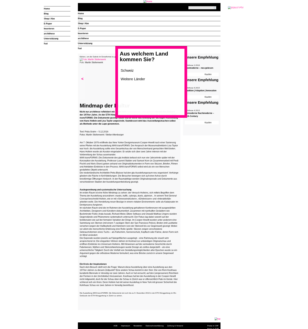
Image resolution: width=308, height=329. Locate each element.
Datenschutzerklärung (155, 326)
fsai (80, 48)
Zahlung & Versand (175, 326)
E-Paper (82, 28)
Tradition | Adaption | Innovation (200, 90)
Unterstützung (85, 43)
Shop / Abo (83, 23)
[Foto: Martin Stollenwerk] (93, 59)
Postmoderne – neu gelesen (199, 68)
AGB (115, 326)
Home (81, 13)
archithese (83, 38)
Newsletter (138, 326)
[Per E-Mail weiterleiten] (92, 301)
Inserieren (83, 33)
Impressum (125, 326)
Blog (80, 18)
